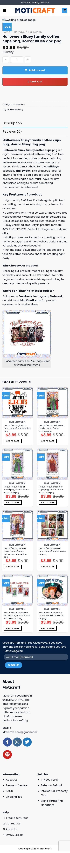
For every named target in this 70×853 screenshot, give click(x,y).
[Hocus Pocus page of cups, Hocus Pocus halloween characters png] (17, 525)
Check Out (35, 81)
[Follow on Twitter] (27, 742)
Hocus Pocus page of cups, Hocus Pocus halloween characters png (15, 552)
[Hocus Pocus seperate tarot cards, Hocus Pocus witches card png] (17, 590)
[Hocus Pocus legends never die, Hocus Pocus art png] (52, 590)
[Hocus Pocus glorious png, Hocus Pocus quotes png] (17, 402)
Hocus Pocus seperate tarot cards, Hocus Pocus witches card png (17, 615)
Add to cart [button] (12, 441)
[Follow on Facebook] (7, 742)
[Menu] (4, 10)
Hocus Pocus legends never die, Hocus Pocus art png (51, 615)
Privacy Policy (49, 780)
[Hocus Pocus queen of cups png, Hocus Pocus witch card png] (52, 464)
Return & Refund (51, 785)
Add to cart (37, 70)
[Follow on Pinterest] (7, 754)
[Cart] (64, 10)
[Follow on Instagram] (17, 742)
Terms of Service (17, 785)
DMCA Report (14, 835)
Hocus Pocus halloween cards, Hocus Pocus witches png (51, 428)
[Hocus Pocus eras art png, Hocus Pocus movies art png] (52, 525)
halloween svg (15, 109)
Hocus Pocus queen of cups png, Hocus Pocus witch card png (51, 489)
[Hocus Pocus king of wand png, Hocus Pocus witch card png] (17, 464)
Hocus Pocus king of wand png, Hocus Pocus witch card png (16, 489)
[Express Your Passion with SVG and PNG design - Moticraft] (35, 10)
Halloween (35, 32)
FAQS (9, 791)
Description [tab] (12, 123)
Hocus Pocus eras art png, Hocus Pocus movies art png (52, 551)
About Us (11, 780)
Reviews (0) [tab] (12, 131)
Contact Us (13, 823)
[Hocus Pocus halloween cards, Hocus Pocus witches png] (52, 402)
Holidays (19, 32)
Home (6, 32)
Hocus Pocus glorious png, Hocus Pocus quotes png (17, 428)
